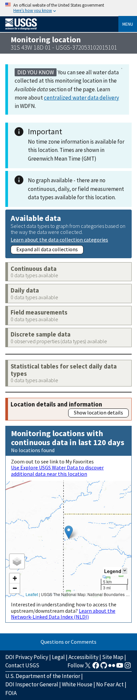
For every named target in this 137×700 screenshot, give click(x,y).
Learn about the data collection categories (59, 239)
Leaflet (32, 594)
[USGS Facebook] (96, 667)
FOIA (11, 693)
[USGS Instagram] (128, 667)
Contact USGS (22, 665)
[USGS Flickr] (112, 667)
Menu (127, 24)
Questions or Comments (68, 641)
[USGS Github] (104, 667)
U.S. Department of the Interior (42, 676)
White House (77, 684)
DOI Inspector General (31, 684)
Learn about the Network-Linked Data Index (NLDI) (63, 613)
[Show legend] (124, 571)
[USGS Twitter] (88, 667)
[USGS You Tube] (120, 667)
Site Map (112, 657)
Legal (58, 657)
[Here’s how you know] (68, 8)
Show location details (98, 412)
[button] (69, 532)
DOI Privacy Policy (26, 657)
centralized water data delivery (81, 97)
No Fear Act (110, 684)
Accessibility (83, 657)
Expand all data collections (47, 249)
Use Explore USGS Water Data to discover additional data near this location (57, 470)
